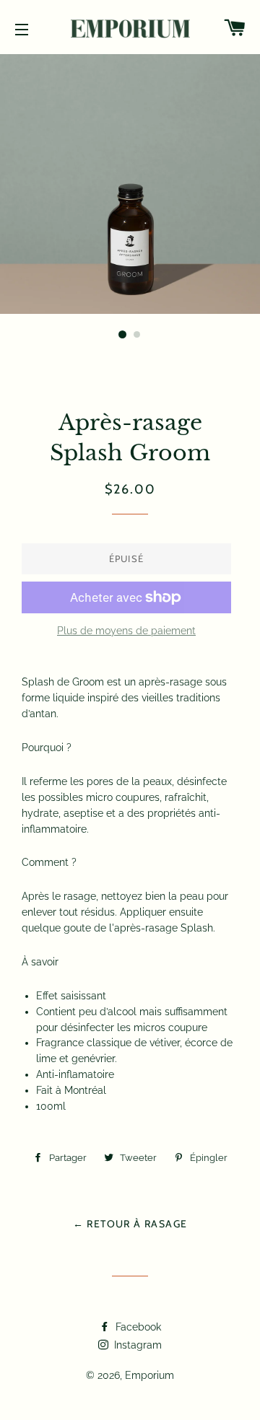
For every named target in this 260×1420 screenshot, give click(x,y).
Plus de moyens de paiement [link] (126, 630)
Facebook (137, 1327)
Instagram (136, 1345)
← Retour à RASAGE (130, 1223)
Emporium (149, 1375)
